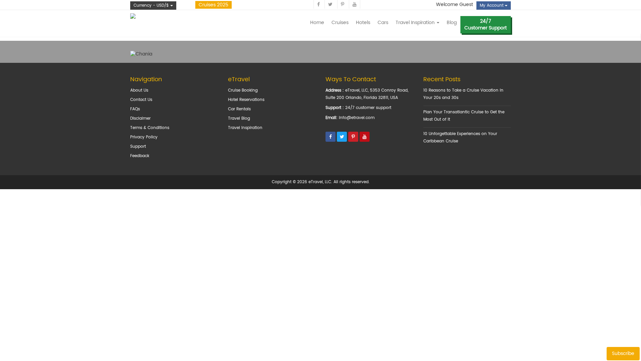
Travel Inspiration (245, 128)
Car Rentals (239, 109)
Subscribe (623, 353)
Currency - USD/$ (152, 5)
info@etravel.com (357, 118)
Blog (452, 22)
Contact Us (141, 100)
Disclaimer (140, 118)
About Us (139, 90)
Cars (383, 22)
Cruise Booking (243, 90)
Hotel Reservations (246, 100)
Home (317, 22)
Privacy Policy (144, 137)
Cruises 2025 (213, 5)
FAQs (135, 109)
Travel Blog (239, 118)
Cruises (340, 22)
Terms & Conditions (149, 128)
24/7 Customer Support (485, 24)
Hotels (363, 22)
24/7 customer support (368, 108)
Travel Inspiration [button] (416, 22)
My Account (492, 5)
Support (138, 146)
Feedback (139, 156)
